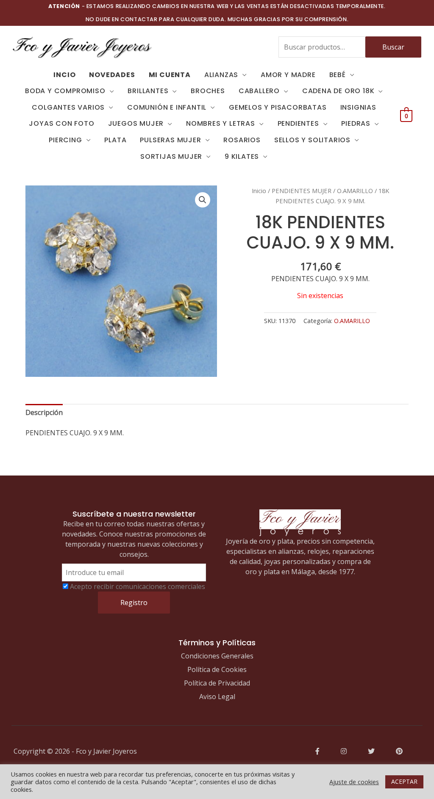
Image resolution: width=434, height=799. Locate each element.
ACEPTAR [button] (404, 781)
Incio (64, 75)
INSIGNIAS (358, 107)
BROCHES (208, 91)
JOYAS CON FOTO (61, 123)
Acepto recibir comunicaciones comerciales (137, 586)
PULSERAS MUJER (170, 140)
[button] (202, 199)
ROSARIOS (241, 140)
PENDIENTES (298, 123)
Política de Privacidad (217, 683)
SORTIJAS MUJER (171, 156)
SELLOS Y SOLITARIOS (312, 140)
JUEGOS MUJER (136, 123)
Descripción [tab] (44, 412)
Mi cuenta (170, 75)
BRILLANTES (148, 91)
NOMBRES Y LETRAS (220, 123)
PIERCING (65, 140)
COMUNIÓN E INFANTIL (166, 107)
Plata (115, 140)
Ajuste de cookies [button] (354, 781)
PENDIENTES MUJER (301, 190)
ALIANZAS (221, 75)
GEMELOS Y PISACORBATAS (278, 107)
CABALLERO (259, 91)
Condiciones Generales (217, 656)
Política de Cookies (217, 669)
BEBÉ (337, 75)
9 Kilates (242, 156)
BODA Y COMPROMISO (65, 91)
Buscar (393, 47)
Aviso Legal (217, 696)
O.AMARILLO (355, 190)
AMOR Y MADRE (288, 75)
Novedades (112, 75)
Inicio (259, 190)
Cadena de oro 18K (338, 91)
